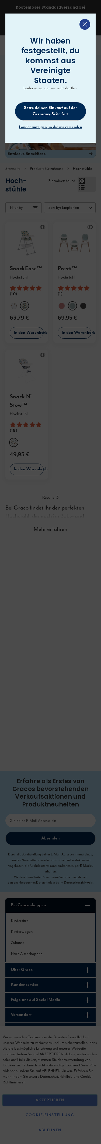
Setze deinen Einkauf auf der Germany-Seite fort (50, 111)
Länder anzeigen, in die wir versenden (50, 127)
